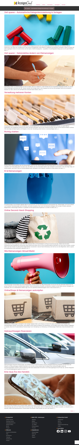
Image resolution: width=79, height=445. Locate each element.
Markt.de (34, 433)
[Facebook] (58, 431)
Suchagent (57, 4)
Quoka (33, 435)
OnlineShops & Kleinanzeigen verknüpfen (23, 290)
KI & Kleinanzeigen (13, 171)
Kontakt (63, 4)
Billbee (33, 421)
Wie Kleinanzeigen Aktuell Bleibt (19, 251)
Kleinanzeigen (35, 432)
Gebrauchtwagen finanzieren (18, 331)
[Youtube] (69, 431)
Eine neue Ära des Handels (16, 372)
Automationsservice (10, 422)
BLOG (7, 426)
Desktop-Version (10, 421)
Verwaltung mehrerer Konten (17, 92)
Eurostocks (34, 422)
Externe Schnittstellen (11, 432)
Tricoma (34, 427)
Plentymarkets (35, 426)
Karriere (60, 422)
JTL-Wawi (34, 424)
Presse (7, 427)
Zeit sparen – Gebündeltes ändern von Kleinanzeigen (29, 53)
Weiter (72, 411)
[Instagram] (65, 431)
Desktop (38, 4)
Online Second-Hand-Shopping (19, 210)
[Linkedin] (61, 431)
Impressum (60, 419)
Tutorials (8, 437)
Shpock (33, 437)
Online (43, 4)
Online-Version (9, 419)
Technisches (9, 438)
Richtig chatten (11, 131)
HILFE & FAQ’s (9, 424)
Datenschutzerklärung (63, 424)
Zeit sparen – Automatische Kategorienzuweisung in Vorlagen (39, 8)
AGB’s (59, 426)
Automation (50, 4)
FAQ (7, 433)
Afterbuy (34, 419)
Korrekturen (9, 435)
